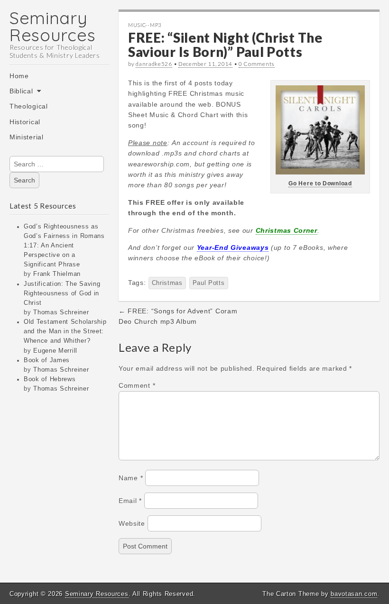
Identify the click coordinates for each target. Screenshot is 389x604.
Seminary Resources (52, 26)
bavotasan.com (354, 593)
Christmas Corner (286, 230)
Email (130, 500)
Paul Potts (209, 283)
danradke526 (154, 63)
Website (132, 523)
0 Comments (257, 63)
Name (131, 478)
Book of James (47, 360)
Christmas (167, 283)
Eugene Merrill (55, 351)
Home (19, 76)
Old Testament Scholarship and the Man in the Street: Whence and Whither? (65, 331)
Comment (137, 385)
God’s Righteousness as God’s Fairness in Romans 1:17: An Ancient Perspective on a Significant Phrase (64, 245)
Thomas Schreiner (61, 312)
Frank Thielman (57, 274)
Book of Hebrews (50, 379)
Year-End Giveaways (233, 247)
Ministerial (26, 137)
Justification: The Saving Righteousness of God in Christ (62, 293)
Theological (28, 106)
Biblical (21, 91)
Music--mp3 (144, 25)
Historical (24, 122)
